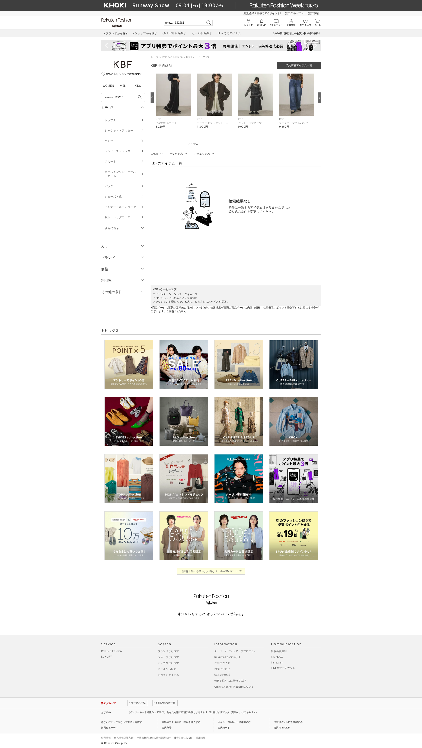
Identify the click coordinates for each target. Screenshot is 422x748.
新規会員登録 (279, 651)
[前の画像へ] (152, 97)
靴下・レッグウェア (117, 217)
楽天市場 (313, 13)
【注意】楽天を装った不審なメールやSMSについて (211, 571)
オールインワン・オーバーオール (120, 174)
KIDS (138, 85)
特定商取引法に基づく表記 (230, 680)
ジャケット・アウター (119, 130)
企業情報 (106, 737)
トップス (110, 120)
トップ (154, 57)
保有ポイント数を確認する (288, 722)
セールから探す (167, 668)
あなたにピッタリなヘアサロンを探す (121, 722)
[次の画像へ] (319, 97)
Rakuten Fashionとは (227, 657)
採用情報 (201, 737)
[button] (174, 104)
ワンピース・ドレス (117, 151)
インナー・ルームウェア (120, 207)
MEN (123, 85)
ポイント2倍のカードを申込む (234, 722)
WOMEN (108, 85)
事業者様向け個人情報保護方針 (154, 737)
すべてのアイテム (168, 674)
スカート (110, 161)
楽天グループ (293, 13)
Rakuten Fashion (172, 57)
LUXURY (106, 656)
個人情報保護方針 (123, 737)
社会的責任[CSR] (183, 737)
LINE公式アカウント (283, 668)
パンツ (109, 140)
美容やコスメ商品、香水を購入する (181, 722)
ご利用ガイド (222, 663)
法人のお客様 (222, 674)
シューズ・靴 (113, 196)
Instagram (277, 662)
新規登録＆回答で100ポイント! (262, 13)
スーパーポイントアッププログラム (235, 651)
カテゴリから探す (168, 663)
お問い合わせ (222, 668)
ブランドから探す (168, 651)
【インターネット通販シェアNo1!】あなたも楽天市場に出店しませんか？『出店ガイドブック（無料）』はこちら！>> (192, 712)
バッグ (109, 186)
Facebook (277, 657)
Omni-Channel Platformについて (234, 686)
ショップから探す (168, 657)
